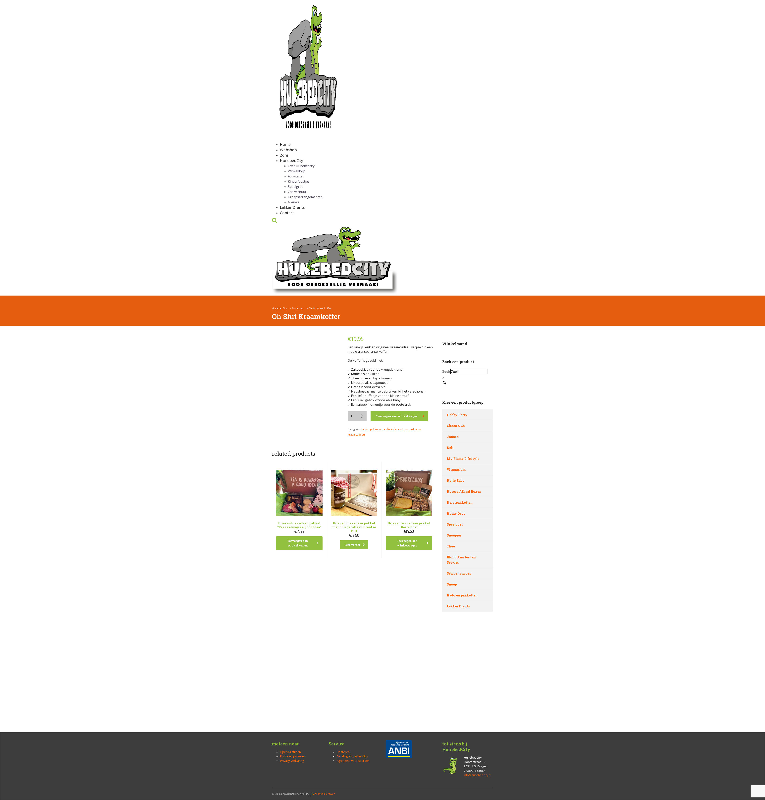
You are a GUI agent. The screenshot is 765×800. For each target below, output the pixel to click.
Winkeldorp (296, 171)
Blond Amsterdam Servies (461, 559)
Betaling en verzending (352, 756)
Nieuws (293, 202)
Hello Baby (390, 429)
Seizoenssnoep (459, 573)
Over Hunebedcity (301, 166)
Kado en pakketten (409, 429)
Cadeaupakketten (371, 429)
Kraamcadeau (356, 434)
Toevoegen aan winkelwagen (397, 416)
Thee (451, 546)
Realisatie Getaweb (323, 794)
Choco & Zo (456, 426)
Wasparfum (456, 469)
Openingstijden (290, 752)
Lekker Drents (292, 207)
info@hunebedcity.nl (477, 775)
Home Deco (456, 513)
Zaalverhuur (297, 192)
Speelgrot (295, 186)
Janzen (453, 437)
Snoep (452, 584)
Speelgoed (455, 524)
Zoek (446, 371)
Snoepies (454, 535)
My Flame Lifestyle (463, 458)
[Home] (334, 259)
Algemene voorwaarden (353, 761)
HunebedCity (291, 160)
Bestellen (343, 752)
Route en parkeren (293, 756)
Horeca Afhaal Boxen (464, 491)
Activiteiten (296, 176)
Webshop (288, 149)
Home (285, 144)
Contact (287, 212)
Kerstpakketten (460, 502)
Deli (450, 448)
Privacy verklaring (292, 761)
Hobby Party (457, 415)
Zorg (284, 155)
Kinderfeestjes (298, 181)
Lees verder (352, 545)
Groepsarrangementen (305, 197)
